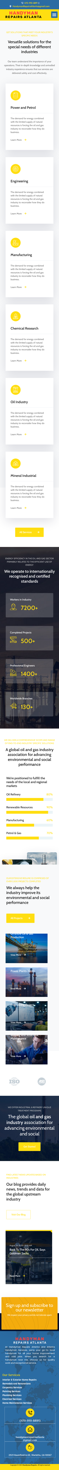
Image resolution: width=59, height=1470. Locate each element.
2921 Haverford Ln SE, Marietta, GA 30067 (30, 1455)
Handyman (23, 13)
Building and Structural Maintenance (24, 1036)
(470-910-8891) (30, 1421)
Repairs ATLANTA (23, 17)
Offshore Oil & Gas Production (22, 935)
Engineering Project (22, 1004)
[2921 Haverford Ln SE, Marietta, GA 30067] (30, 1447)
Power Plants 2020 (23, 971)
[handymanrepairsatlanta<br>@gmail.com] (30, 1429)
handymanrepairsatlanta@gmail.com (30, 1439)
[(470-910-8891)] (30, 1412)
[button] (54, 14)
